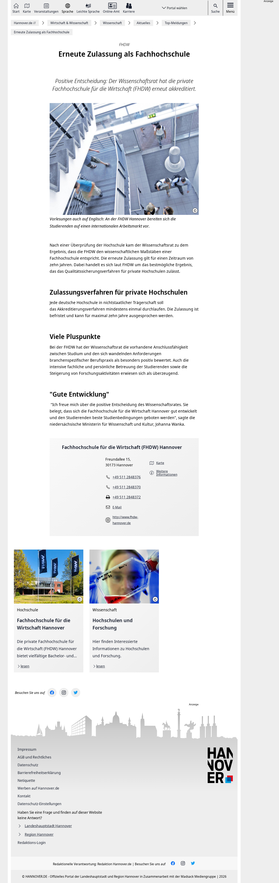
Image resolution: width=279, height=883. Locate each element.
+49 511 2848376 (127, 477)
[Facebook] (52, 692)
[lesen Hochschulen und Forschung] (124, 611)
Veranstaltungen (46, 11)
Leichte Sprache (88, 11)
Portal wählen (177, 8)
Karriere (129, 11)
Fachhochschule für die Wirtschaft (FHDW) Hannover (122, 447)
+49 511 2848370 (127, 487)
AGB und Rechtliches (34, 757)
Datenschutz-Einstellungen (39, 804)
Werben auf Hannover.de (38, 788)
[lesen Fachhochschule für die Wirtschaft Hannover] (48, 611)
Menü (230, 11)
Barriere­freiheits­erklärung (39, 772)
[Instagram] (63, 692)
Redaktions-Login (32, 842)
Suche (215, 11)
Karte (27, 11)
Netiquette (26, 780)
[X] (75, 692)
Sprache (67, 11)
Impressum (27, 749)
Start (16, 11)
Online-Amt (111, 11)
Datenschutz (28, 765)
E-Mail (117, 507)
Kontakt (24, 796)
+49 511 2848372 (127, 497)
